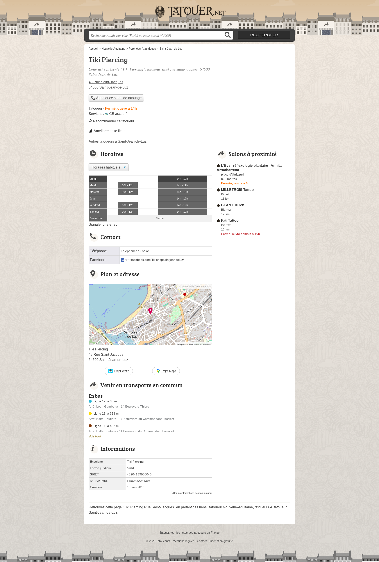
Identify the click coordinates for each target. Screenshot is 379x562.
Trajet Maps (168, 371)
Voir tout (95, 436)
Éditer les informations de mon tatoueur (191, 493)
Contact (202, 541)
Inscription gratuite (221, 541)
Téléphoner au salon (135, 251)
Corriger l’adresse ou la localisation (193, 344)
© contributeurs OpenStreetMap (195, 286)
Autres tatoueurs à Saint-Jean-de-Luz (118, 141)
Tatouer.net (189, 15)
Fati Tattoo (230, 220)
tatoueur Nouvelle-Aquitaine (231, 507)
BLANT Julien (232, 205)
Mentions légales (183, 541)
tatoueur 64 (263, 507)
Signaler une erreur (104, 224)
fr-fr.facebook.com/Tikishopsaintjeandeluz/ (154, 259)
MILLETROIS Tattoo (237, 190)
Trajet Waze (121, 371)
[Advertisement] (253, 339)
